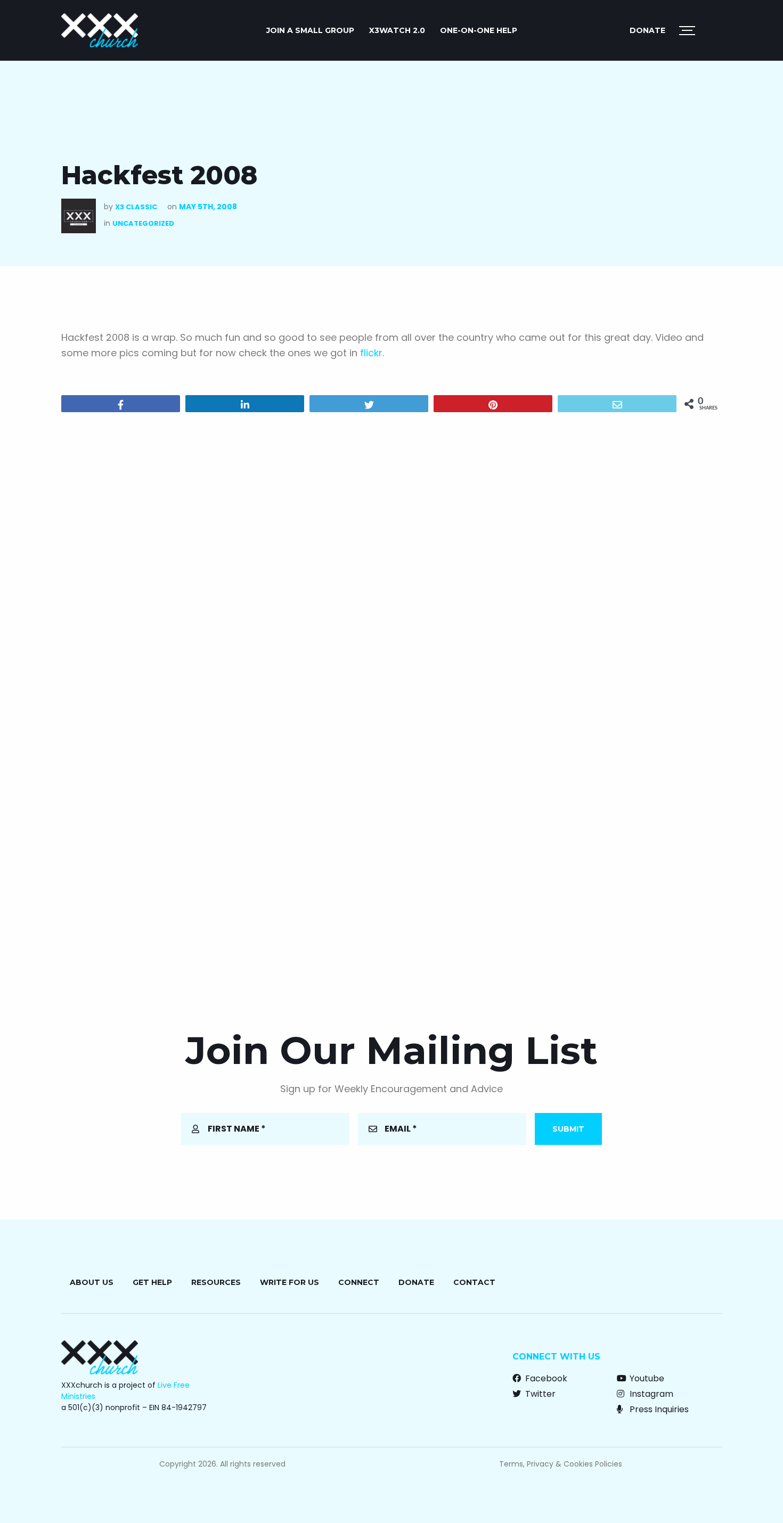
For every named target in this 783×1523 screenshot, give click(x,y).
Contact (474, 1282)
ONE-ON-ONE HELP (478, 30)
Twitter (539, 1393)
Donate (647, 30)
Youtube (645, 1378)
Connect (358, 1282)
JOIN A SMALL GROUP (310, 30)
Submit (568, 1129)
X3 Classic (136, 207)
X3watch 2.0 (397, 30)
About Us (91, 1282)
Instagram (650, 1393)
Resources (216, 1282)
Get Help (152, 1282)
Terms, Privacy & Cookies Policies (560, 1464)
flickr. (372, 352)
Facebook (545, 1378)
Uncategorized (143, 223)
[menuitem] (310, 30)
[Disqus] (391, 557)
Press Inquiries (658, 1409)
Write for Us (289, 1282)
